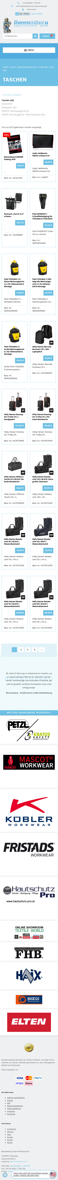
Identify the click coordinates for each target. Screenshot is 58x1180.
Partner (9, 1142)
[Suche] (35, 36)
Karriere (10, 1137)
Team (9, 1134)
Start (6, 67)
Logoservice (11, 1129)
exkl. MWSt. (37, 14)
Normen (10, 1140)
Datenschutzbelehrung (15, 1106)
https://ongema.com (18, 1161)
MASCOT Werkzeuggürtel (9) (15, 111)
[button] (29, 50)
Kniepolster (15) (9, 107)
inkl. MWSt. (24, 14)
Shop (13, 67)
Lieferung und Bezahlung (16, 1098)
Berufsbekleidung (27, 67)
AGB (8, 1103)
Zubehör (43, 67)
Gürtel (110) (7, 104)
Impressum (11, 1111)
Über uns (10, 1132)
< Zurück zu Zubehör (11, 95)
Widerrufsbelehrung (14, 1108)
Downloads (11, 1114)
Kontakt (10, 1100)
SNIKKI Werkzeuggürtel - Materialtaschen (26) (23, 114)
